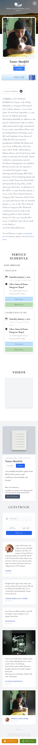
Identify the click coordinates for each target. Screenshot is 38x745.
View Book (10, 466)
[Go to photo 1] (17, 653)
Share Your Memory (12, 496)
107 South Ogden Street (18, 290)
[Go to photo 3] (20, 653)
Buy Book (20, 466)
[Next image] (33, 642)
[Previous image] (4, 642)
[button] (19, 642)
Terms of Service (24, 735)
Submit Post (19, 533)
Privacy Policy (14, 735)
